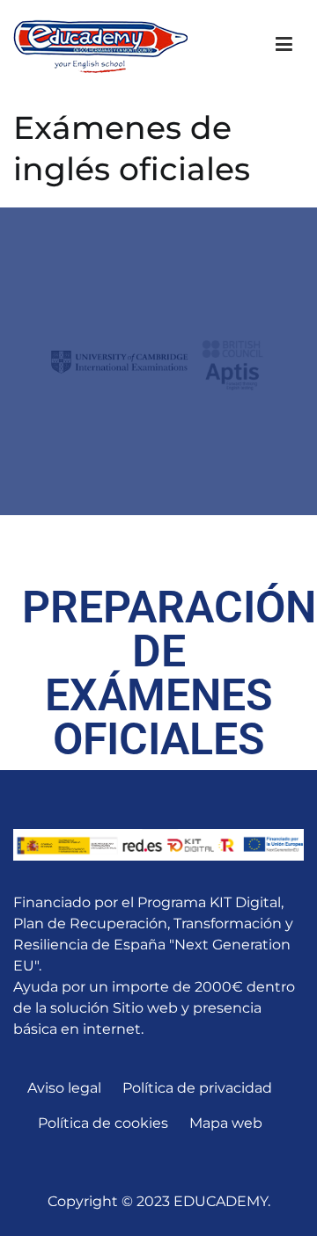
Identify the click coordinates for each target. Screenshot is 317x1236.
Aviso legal (64, 1088)
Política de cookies (103, 1123)
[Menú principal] (284, 44)
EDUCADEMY (220, 1201)
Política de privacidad (197, 1088)
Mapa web (225, 1123)
